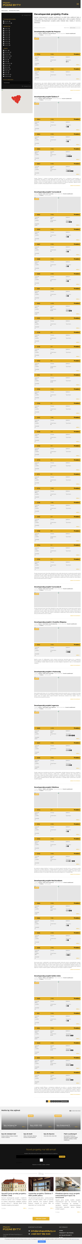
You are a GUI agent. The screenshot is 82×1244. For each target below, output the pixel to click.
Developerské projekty (9, 19)
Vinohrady (29, 1135)
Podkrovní (72, 1135)
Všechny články (41, 1218)
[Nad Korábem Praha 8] (45, 893)
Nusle (29, 1137)
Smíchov (26, 1137)
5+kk (55, 1135)
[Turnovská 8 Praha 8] (45, 204)
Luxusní (72, 1137)
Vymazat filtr (27, 15)
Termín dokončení (8, 79)
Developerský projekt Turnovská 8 (47, 192)
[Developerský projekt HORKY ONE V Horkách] (41, 1121)
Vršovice (35, 1135)
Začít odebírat (62, 1156)
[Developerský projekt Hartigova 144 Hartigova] (14, 1121)
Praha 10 (8, 1137)
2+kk (47, 1135)
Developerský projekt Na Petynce (47, 32)
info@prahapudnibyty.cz (43, 1231)
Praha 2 (3, 1135)
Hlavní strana (4, 10)
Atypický (66, 1138)
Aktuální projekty (65, 1235)
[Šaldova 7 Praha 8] (45, 109)
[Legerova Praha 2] (45, 718)
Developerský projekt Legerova (46, 705)
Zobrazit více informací (75, 90)
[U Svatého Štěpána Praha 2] (45, 634)
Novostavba (67, 1135)
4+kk (52, 1135)
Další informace (75, 1239)
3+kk (50, 1135)
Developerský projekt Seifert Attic (47, 976)
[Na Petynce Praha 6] (45, 44)
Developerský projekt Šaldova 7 (46, 97)
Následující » (65, 1101)
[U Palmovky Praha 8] (45, 684)
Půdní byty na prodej (66, 1232)
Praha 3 (7, 1135)
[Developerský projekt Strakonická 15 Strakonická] (67, 1121)
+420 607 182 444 (40, 1234)
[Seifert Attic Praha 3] (45, 988)
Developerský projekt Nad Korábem (48, 881)
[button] (17, 102)
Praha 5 (16, 1135)
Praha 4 (11, 1135)
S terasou (70, 1138)
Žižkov (25, 1135)
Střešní (76, 1137)
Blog (61, 1237)
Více (24, 1208)
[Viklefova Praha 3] (45, 800)
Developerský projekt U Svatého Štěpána (50, 622)
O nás (61, 1230)
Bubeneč (33, 1137)
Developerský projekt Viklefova (46, 787)
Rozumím (41, 1241)
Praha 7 (3, 1137)
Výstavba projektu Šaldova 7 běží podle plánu (40, 1194)
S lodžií (75, 1138)
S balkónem (67, 1140)
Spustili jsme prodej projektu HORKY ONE (13, 1194)
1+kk (45, 1135)
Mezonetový (67, 1137)
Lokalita (5, 48)
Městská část (6, 26)
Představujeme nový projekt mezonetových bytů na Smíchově (67, 1195)
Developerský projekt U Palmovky (47, 672)
